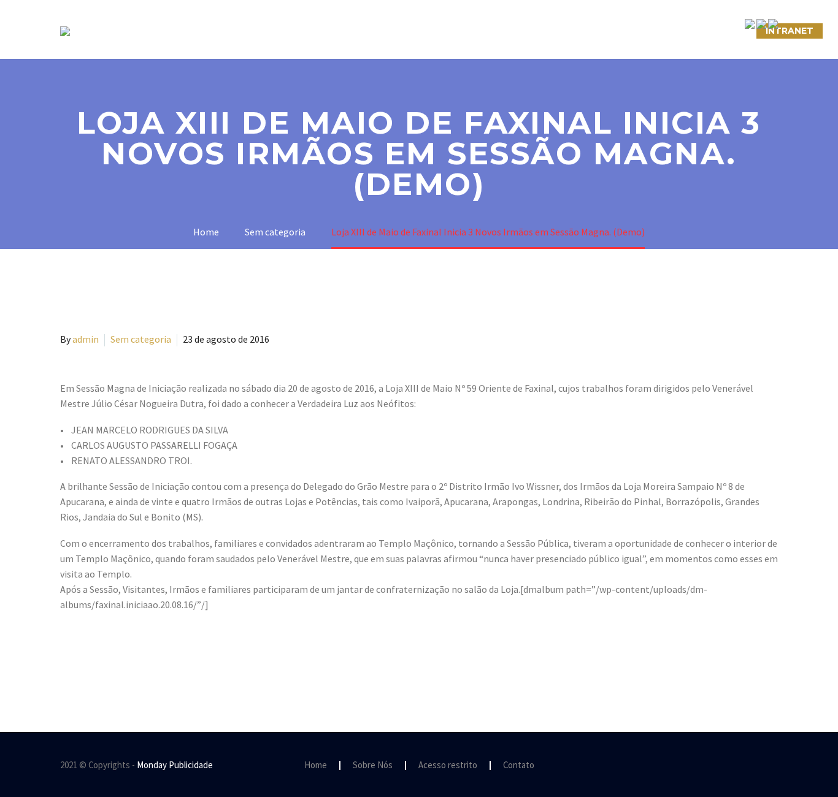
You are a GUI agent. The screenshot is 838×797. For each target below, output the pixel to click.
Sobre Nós (233, 30)
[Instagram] (758, 766)
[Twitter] (86, 654)
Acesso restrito (447, 765)
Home (315, 765)
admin (85, 339)
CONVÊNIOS (715, 30)
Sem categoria (140, 339)
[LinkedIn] (139, 654)
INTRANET (789, 30)
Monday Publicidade (175, 765)
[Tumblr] (121, 654)
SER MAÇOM (311, 30)
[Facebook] (68, 654)
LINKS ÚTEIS (636, 30)
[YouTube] (774, 766)
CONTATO (561, 30)
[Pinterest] (104, 654)
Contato (518, 765)
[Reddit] (157, 654)
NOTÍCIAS (491, 30)
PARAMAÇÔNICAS (404, 30)
